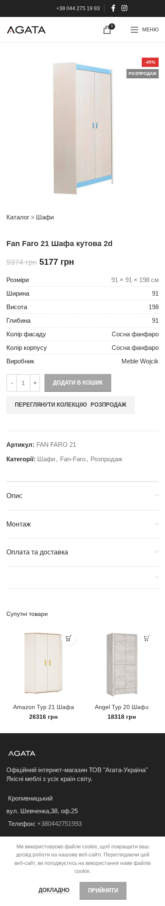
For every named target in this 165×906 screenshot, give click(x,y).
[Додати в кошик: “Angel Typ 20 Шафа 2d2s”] (147, 638)
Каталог (17, 217)
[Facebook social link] (113, 8)
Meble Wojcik (140, 361)
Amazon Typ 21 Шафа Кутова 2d (43, 710)
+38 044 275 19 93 (78, 8)
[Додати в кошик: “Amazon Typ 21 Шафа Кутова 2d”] (68, 638)
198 (153, 306)
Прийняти (103, 890)
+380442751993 (59, 823)
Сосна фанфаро (135, 334)
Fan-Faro (72, 459)
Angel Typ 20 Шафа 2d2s (122, 710)
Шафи (45, 217)
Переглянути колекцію (70, 405)
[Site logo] (26, 29)
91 (155, 293)
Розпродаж (106, 459)
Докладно (54, 890)
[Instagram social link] (124, 8)
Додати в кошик (78, 383)
